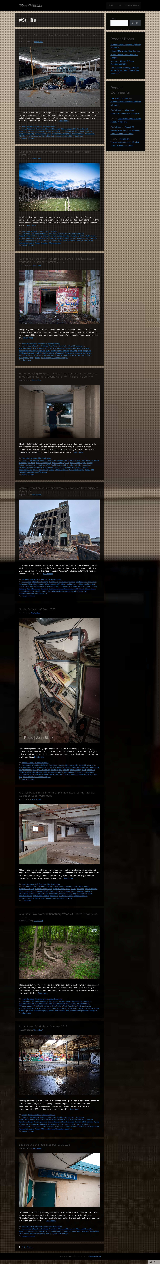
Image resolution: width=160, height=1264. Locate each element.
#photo (21, 240)
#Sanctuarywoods (80, 1008)
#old (74, 238)
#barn (67, 765)
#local (74, 1231)
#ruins (65, 240)
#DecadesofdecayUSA (27, 236)
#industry (73, 351)
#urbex (58, 136)
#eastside (29, 586)
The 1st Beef (115, 110)
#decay (39, 236)
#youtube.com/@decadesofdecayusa (54, 358)
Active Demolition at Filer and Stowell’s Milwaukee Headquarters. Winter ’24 (59, 489)
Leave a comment (28, 138)
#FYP (82, 236)
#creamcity (92, 582)
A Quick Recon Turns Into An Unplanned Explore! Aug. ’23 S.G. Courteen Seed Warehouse (57, 794)
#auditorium (72, 460)
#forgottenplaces (38, 131)
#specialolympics (25, 470)
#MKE (45, 772)
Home (111, 5)
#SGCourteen (38, 896)
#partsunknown (91, 238)
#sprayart (50, 1126)
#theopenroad (66, 355)
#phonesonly (53, 893)
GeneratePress (95, 1256)
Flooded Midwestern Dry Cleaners (125, 51)
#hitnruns (67, 1231)
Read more (64, 121)
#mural (60, 1124)
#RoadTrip (47, 240)
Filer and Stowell (27, 579)
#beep (24, 129)
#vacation (44, 243)
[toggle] (151, 1262)
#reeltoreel (90, 772)
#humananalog (75, 770)
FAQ (119, 5)
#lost (36, 238)
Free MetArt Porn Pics (120, 98)
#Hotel (61, 131)
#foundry (78, 1122)
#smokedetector (78, 134)
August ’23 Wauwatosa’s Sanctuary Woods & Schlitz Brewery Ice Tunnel (58, 915)
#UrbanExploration (49, 136)
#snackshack (90, 134)
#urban (90, 240)
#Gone (39, 891)
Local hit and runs (40, 579)
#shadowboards (74, 240)
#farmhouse (94, 767)
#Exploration (47, 236)
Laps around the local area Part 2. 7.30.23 (44, 1144)
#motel (26, 1233)
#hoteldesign (69, 131)
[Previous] (154, 1262)
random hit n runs (28, 763)
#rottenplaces (57, 240)
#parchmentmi (79, 353)
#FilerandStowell (53, 586)
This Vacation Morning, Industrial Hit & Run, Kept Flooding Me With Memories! (124, 70)
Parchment (41, 344)
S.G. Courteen (40, 884)
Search (113, 19)
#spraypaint (59, 1126)
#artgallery (71, 1117)
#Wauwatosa (60, 1011)
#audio (61, 765)
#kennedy (73, 465)
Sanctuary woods (41, 999)
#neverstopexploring (26, 134)
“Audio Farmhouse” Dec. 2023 (37, 609)
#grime (48, 131)
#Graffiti (87, 236)
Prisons (40, 231)
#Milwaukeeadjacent (34, 772)
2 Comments (26, 900)
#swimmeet (43, 470)
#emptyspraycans (40, 1122)
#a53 (23, 886)
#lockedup (30, 238)
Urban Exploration (132, 5)
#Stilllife (22, 136)
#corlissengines (81, 582)
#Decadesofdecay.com (43, 348)
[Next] (158, 1262)
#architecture (53, 233)
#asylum (62, 1001)
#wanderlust (78, 136)
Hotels (24, 126)
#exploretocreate (25, 131)
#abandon (25, 460)
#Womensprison (55, 243)
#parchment (69, 353)
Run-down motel (41, 1226)
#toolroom (63, 896)
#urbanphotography (26, 243)
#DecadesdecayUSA (68, 129)
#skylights (39, 774)
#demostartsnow (83, 348)
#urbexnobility (67, 136)
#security (50, 355)
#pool (49, 134)
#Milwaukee (53, 589)
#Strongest (54, 896)
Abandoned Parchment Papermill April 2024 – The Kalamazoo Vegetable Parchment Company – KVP (57, 260)
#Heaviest (59, 891)
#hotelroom (79, 131)
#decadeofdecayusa (52, 129)
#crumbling (40, 129)
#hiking (52, 1006)
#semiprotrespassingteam (61, 134)
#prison (39, 240)
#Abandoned (26, 233)
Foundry (24, 1115)
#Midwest (88, 131)
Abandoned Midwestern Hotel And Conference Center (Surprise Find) (58, 36)
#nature (88, 1006)
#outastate (81, 238)
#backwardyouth (83, 460)
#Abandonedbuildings (40, 233)
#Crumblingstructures (76, 233)
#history (55, 131)
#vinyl (95, 774)
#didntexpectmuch (26, 1122)
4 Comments (26, 360)
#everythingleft (82, 129)
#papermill (60, 353)
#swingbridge (63, 1233)
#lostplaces (43, 238)
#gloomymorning (43, 770)
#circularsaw (63, 582)
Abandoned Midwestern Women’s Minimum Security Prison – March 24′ (56, 153)
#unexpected (36, 136)
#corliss (72, 582)
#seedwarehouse (25, 896)
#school (85, 467)
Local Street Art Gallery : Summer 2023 (43, 1026)
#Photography (40, 134)
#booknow (31, 129)
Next (30, 1247)
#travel (27, 136)
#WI (92, 470)
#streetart (74, 1126)
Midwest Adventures (34, 126)
